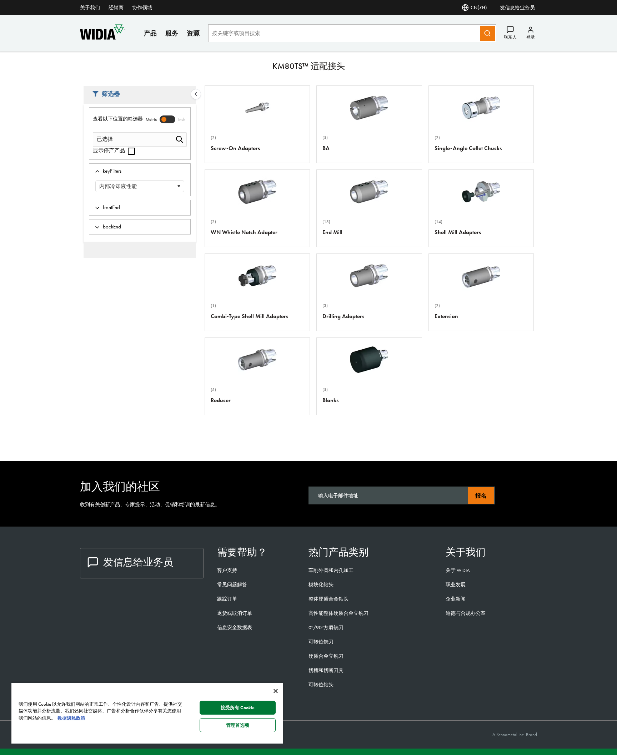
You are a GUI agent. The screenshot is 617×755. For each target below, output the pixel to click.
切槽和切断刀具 (325, 670)
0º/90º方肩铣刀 (325, 627)
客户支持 (227, 570)
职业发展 (456, 584)
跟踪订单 (227, 599)
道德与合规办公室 (466, 613)
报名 (481, 495)
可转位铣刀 (320, 641)
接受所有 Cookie (238, 708)
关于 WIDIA (458, 570)
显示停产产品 (109, 150)
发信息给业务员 (517, 7)
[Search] (487, 33)
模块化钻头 (320, 584)
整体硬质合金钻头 (328, 599)
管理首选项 (238, 725)
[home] (102, 37)
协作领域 (142, 7)
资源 (193, 33)
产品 (150, 33)
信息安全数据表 (234, 627)
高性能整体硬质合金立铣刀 (338, 613)
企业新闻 (456, 599)
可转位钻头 (320, 684)
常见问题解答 (232, 584)
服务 (171, 33)
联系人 (510, 37)
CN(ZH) (479, 7)
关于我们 (90, 7)
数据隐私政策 (71, 718)
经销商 (116, 7)
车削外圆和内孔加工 (330, 570)
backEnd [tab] (112, 226)
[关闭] (276, 691)
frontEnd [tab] (111, 207)
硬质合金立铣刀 (325, 656)
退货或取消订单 (234, 613)
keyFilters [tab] (112, 170)
